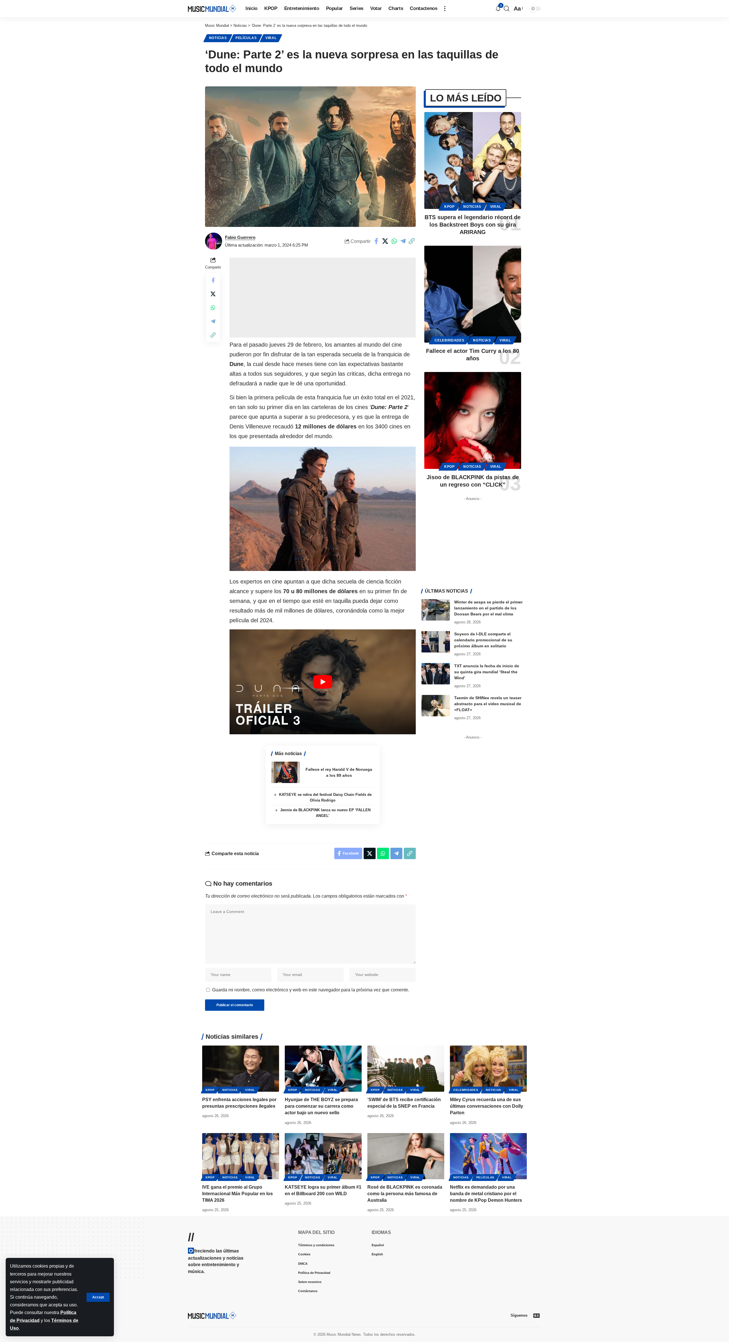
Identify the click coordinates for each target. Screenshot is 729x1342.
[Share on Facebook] (376, 241)
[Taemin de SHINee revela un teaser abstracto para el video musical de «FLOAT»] (435, 705)
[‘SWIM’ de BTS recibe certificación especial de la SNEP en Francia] (405, 1069)
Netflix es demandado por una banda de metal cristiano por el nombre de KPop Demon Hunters (486, 1194)
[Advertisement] (323, 297)
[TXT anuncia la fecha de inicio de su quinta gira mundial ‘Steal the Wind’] (435, 673)
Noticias (218, 38)
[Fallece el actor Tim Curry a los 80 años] (472, 294)
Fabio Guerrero (240, 237)
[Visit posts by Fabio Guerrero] (213, 241)
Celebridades (449, 340)
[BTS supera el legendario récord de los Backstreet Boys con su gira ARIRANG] (472, 160)
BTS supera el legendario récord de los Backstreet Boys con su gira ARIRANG (473, 224)
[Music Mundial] (212, 8)
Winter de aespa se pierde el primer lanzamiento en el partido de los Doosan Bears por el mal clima (488, 608)
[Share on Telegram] (403, 241)
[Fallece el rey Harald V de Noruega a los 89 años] (285, 772)
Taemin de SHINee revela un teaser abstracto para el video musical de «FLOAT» (487, 704)
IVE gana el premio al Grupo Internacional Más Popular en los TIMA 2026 (237, 1194)
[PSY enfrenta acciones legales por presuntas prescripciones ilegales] (240, 1069)
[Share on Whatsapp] (394, 241)
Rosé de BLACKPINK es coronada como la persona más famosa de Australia (404, 1194)
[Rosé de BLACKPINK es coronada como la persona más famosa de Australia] (405, 1156)
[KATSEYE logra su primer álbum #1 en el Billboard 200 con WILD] (323, 1156)
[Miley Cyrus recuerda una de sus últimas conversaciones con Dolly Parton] (488, 1069)
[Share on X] (385, 241)
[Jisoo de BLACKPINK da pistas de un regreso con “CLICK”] (472, 420)
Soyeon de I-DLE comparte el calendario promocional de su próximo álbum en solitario (483, 640)
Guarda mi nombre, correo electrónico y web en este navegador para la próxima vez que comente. (310, 989)
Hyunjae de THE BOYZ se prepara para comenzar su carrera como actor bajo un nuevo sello (321, 1106)
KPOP (449, 206)
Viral (271, 38)
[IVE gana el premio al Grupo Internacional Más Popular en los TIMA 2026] (240, 1156)
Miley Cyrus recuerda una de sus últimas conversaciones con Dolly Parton (486, 1106)
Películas (246, 38)
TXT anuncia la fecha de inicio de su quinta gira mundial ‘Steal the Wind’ (486, 672)
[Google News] (536, 1315)
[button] (98, 1297)
